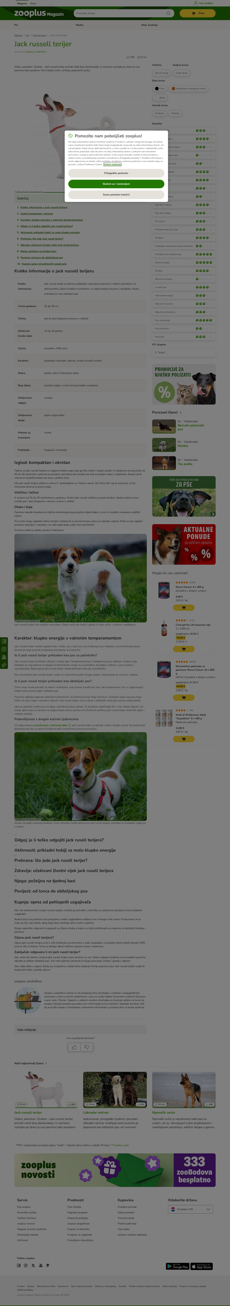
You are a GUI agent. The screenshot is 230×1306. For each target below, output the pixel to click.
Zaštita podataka (112, 164)
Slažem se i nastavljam (116, 184)
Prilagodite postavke (116, 173)
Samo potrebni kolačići (116, 194)
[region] (116, 166)
